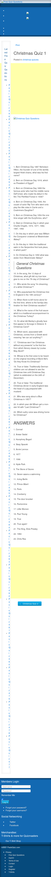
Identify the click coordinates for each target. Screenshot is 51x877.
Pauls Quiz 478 (9, 717)
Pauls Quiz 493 (9, 203)
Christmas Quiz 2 (30, 603)
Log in (5, 802)
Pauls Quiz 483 (9, 546)
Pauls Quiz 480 (9, 649)
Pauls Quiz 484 (9, 512)
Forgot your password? (16, 807)
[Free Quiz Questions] (11, 1)
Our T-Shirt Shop (13, 840)
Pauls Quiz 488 (9, 375)
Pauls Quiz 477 (9, 752)
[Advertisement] (25, 88)
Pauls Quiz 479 (9, 683)
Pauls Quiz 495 (9, 135)
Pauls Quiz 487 (9, 409)
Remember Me (8, 795)
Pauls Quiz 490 (9, 306)
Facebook (14, 825)
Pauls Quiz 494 (9, 169)
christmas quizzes (31, 59)
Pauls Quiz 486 (9, 443)
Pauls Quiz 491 (9, 272)
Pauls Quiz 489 (9, 340)
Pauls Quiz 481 (9, 615)
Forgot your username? (16, 810)
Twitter (13, 821)
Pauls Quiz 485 (9, 477)
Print (18, 45)
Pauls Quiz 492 (9, 238)
